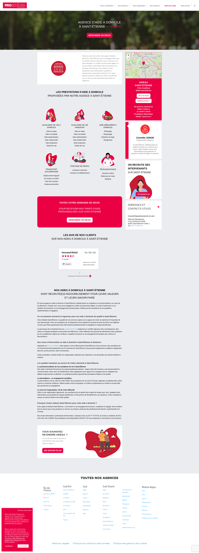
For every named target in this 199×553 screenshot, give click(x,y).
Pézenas (86, 510)
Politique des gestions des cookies (130, 543)
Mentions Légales (62, 543)
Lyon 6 (144, 498)
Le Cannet (66, 506)
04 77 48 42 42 (137, 226)
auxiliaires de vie (70, 329)
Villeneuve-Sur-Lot (128, 527)
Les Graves (106, 529)
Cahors (105, 509)
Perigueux (125, 504)
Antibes (65, 494)
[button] (143, 63)
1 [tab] (80, 273)
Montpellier (87, 506)
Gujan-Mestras (108, 521)
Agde (84, 490)
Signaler (68, 264)
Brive (104, 502)
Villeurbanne (146, 502)
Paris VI (46, 498)
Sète (84, 513)
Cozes (105, 513)
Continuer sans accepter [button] (25, 510)
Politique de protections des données (91, 543)
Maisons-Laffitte (49, 494)
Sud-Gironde (126, 516)
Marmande (126, 496)
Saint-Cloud (48, 506)
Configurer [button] (9, 546)
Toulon (65, 520)
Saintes (124, 508)
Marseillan (86, 502)
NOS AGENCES (155, 6)
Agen (104, 490)
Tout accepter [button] (23, 546)
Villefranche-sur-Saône (150, 518)
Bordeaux (106, 506)
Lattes (85, 498)
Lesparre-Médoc (108, 525)
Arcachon (106, 494)
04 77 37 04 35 (144, 96)
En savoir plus (52, 450)
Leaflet (148, 77)
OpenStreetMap (154, 77)
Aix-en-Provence (68, 490)
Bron (143, 491)
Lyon (143, 494)
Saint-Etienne (146, 514)
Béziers (85, 494)
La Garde (66, 498)
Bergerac (106, 498)
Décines (144, 510)
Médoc (124, 500)
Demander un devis (99, 35)
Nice (64, 509)
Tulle (124, 523)
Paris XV (46, 502)
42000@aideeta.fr (143, 101)
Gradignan (106, 517)
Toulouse (125, 520)
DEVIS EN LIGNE (170, 6)
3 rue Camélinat (53, 346)
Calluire (144, 506)
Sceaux (46, 510)
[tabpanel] (78, 258)
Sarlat (124, 512)
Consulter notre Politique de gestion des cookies (15, 539)
